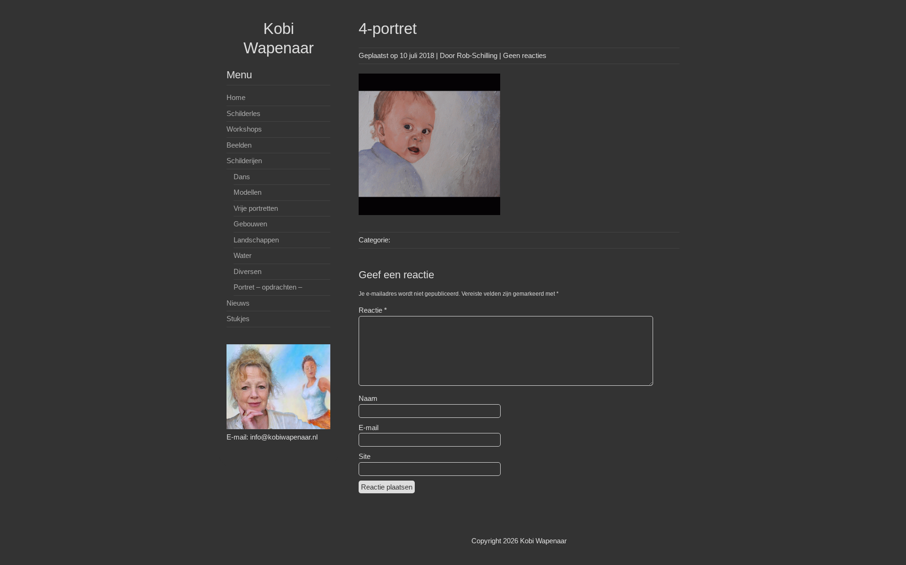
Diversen (247, 271)
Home (235, 97)
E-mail (368, 428)
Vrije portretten (256, 208)
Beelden (239, 145)
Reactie (373, 310)
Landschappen (256, 240)
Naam (368, 398)
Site (364, 456)
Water (243, 255)
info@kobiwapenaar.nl (284, 437)
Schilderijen (244, 161)
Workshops (244, 129)
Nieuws (238, 303)
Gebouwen (250, 224)
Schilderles (243, 113)
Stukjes (238, 319)
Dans (242, 177)
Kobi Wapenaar (543, 541)
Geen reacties (524, 55)
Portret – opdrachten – (268, 287)
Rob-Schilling (477, 55)
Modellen (247, 192)
